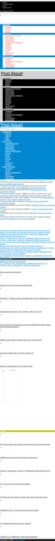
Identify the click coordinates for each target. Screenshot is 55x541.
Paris (7, 51)
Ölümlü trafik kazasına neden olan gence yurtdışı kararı (21, 340)
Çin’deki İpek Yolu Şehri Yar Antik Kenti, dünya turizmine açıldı (23, 497)
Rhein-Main (9, 39)
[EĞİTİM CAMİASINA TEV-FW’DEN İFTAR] (7, 363)
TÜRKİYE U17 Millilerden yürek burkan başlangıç (19, 259)
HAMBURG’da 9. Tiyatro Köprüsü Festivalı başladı (19, 510)
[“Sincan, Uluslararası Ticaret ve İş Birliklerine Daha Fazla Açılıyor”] (7, 467)
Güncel (8, 28)
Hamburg (9, 58)
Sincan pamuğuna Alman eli (10, 246)
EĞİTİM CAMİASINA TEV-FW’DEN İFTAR (16, 366)
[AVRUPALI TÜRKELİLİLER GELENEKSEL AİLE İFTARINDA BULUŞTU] (7, 295)
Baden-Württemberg (14, 42)
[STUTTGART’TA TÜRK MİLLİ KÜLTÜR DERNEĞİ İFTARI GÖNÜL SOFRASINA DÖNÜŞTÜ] (7, 321)
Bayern (8, 44)
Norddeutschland (13, 35)
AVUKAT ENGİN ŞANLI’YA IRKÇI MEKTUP (16, 353)
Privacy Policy (7, 7)
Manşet (8, 27)
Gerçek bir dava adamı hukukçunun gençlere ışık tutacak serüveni (25, 230)
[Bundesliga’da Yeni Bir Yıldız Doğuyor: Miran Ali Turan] (7, 308)
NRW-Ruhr (9, 37)
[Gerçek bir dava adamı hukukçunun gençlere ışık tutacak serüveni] (7, 441)
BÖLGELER (7, 34)
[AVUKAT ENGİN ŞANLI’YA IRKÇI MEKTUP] (7, 350)
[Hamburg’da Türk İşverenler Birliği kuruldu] (7, 282)
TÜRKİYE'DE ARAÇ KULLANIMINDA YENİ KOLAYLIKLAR (22, 188)
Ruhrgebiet (10, 65)
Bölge (7, 32)
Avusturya (9, 53)
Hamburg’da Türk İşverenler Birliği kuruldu (16, 285)
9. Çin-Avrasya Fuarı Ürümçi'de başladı (15, 242)
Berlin (8, 46)
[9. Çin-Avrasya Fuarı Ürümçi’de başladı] (7, 481)
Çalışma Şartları (8, 4)
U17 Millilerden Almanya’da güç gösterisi (15, 256)
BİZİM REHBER (8, 56)
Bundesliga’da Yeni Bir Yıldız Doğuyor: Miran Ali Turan (20, 312)
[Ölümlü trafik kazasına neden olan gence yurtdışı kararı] (7, 336)
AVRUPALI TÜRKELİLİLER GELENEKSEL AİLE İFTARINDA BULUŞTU (27, 298)
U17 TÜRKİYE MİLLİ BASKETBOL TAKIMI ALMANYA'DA (22, 263)
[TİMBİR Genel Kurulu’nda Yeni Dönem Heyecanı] (7, 454)
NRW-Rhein (9, 41)
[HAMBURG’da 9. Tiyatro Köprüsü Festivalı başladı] (7, 507)
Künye (5, 6)
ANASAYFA (6, 25)
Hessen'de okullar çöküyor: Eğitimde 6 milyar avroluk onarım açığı (25, 195)
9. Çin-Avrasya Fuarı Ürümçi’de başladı (15, 484)
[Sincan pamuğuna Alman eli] (7, 269)
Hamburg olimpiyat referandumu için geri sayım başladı (25, 218)
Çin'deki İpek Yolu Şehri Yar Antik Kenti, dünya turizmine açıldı (23, 248)
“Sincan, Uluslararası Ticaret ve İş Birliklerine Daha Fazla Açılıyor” (25, 238)
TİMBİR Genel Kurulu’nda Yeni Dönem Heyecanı (18, 234)
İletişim (5, 2)
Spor (7, 30)
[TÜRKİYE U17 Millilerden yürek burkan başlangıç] (7, 533)
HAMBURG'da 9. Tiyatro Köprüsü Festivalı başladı (19, 252)
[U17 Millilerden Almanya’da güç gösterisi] (7, 520)
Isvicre (8, 47)
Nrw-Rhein (9, 67)
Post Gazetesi (19, 540)
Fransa (8, 49)
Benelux (8, 54)
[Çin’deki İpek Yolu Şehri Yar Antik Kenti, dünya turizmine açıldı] (7, 494)
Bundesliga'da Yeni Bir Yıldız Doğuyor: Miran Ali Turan (27, 198)
